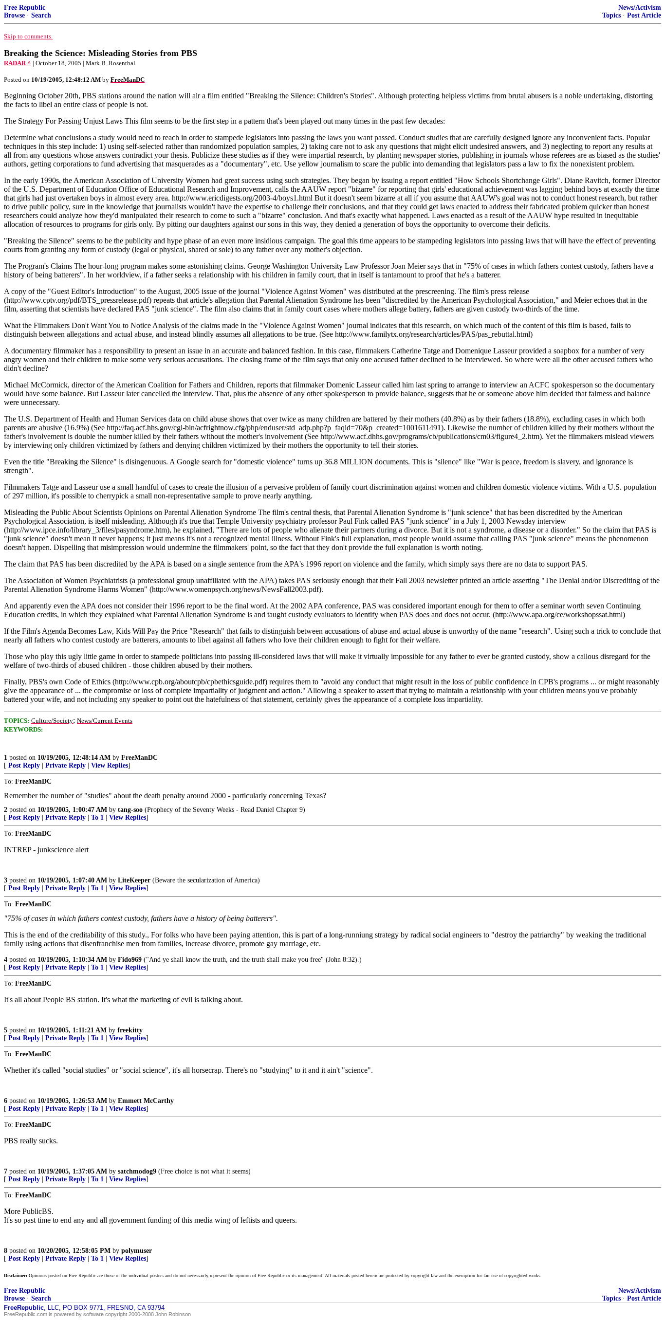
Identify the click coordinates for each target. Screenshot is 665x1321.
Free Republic (24, 7)
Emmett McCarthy (146, 1100)
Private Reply (65, 765)
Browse (14, 15)
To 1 (97, 817)
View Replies (109, 765)
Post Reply (24, 765)
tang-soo (130, 809)
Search (41, 15)
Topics (611, 15)
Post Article (644, 15)
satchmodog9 (137, 1171)
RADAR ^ (17, 63)
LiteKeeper (134, 880)
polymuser (136, 1250)
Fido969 (130, 959)
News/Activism (639, 7)
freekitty (130, 1030)
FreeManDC (139, 757)
